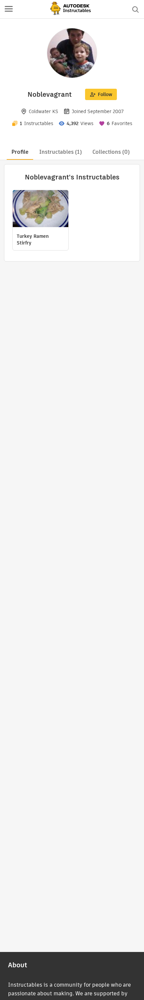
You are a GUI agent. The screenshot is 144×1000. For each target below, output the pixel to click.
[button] (9, 9)
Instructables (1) (60, 152)
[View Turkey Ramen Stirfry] (40, 209)
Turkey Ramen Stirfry (33, 239)
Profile (19, 152)
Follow (105, 94)
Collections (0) (111, 152)
